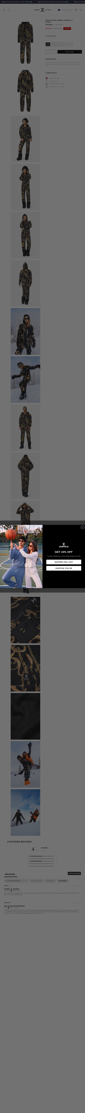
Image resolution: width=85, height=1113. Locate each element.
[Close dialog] (82, 527)
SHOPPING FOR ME (63, 568)
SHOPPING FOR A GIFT (64, 562)
